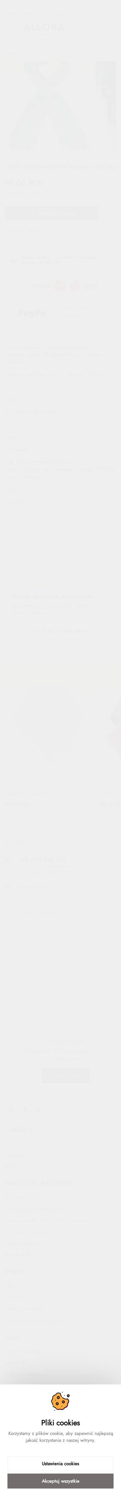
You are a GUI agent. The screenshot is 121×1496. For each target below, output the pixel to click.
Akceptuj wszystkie (60, 1481)
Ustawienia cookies (60, 1463)
